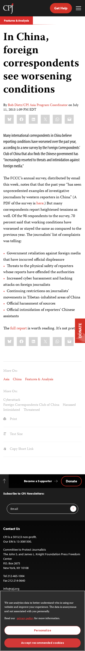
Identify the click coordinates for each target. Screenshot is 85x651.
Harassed (69, 405)
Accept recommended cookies (42, 642)
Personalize (42, 630)
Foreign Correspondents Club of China (31, 405)
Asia (6, 379)
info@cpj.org (11, 589)
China (17, 379)
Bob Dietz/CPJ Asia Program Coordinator (38, 105)
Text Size (16, 434)
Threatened (32, 410)
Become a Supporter (38, 481)
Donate (71, 481)
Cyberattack (11, 400)
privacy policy (25, 618)
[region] (42, 621)
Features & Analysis (16, 20)
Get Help (61, 8)
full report (18, 328)
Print (13, 419)
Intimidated (11, 410)
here (40, 203)
